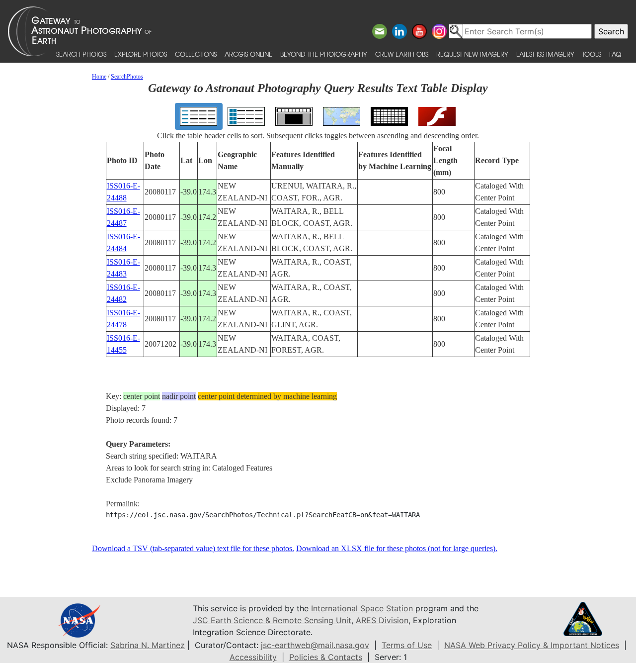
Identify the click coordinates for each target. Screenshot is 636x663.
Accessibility (253, 657)
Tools (591, 54)
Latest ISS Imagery (545, 54)
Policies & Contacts (325, 657)
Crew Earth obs (401, 54)
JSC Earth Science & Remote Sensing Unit (272, 620)
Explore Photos (140, 54)
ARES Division (382, 620)
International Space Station (362, 608)
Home (99, 76)
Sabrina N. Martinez (147, 645)
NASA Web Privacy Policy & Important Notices (531, 645)
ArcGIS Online (248, 54)
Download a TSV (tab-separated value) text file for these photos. (193, 548)
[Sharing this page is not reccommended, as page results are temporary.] (315, 31)
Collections (196, 54)
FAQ (615, 54)
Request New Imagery (472, 54)
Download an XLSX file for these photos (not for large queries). (396, 548)
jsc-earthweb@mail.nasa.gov (315, 645)
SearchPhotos (127, 76)
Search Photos (81, 54)
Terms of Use (407, 645)
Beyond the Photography (323, 54)
